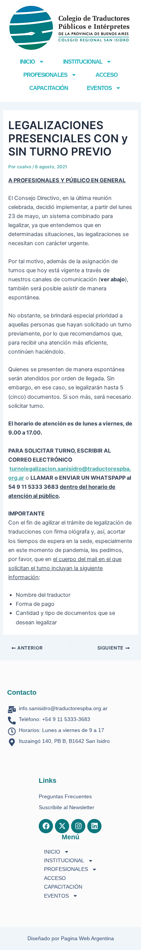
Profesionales (45, 75)
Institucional (82, 61)
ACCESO (107, 75)
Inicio (27, 61)
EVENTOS (99, 88)
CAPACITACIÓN (48, 88)
